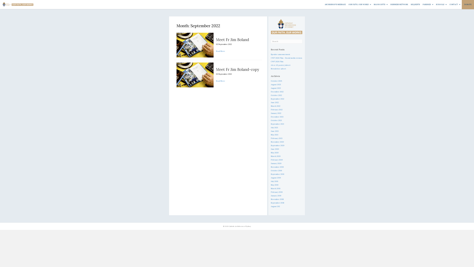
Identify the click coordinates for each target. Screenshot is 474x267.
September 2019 (277, 174)
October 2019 (276, 170)
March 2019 (275, 188)
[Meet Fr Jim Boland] (195, 45)
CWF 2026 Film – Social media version (286, 58)
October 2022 (276, 95)
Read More (220, 51)
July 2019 (274, 181)
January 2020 (276, 163)
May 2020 (275, 153)
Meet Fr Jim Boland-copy (237, 69)
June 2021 (275, 131)
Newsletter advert (278, 69)
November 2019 (277, 167)
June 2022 (275, 102)
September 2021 (277, 124)
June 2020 (275, 149)
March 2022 (275, 106)
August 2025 (276, 84)
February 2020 (277, 160)
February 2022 (277, 110)
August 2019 (276, 178)
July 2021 (274, 127)
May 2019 (274, 185)
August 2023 (276, 88)
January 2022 (276, 113)
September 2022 (277, 99)
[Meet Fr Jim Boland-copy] (195, 75)
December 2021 (277, 117)
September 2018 (277, 203)
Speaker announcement (280, 54)
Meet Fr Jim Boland (232, 39)
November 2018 (277, 199)
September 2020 (277, 145)
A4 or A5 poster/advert (280, 65)
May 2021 (274, 135)
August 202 (275, 206)
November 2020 (277, 142)
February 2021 (276, 138)
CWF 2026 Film (277, 61)
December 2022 (277, 92)
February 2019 (277, 192)
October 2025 (276, 81)
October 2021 (276, 120)
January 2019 (276, 196)
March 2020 (276, 156)
